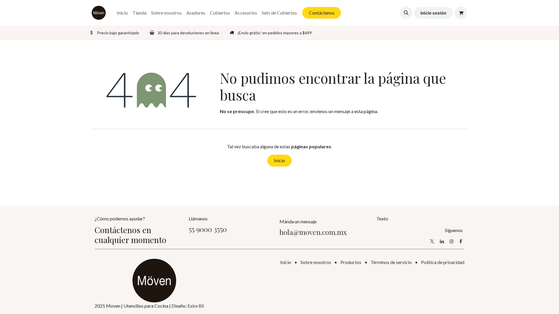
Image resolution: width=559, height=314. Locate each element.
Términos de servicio (391, 262)
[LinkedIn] (441, 241)
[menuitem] (122, 13)
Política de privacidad (442, 262)
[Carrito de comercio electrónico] (460, 12)
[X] (432, 241)
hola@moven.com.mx (313, 232)
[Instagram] (451, 241)
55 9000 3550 (208, 229)
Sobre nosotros (315, 262)
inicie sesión (433, 12)
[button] (406, 12)
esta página (365, 111)
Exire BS (195, 305)
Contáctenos (322, 12)
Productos (350, 262)
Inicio (279, 160)
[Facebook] (461, 241)
